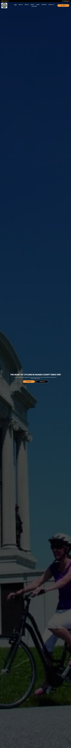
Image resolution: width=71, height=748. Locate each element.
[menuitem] (15, 4)
